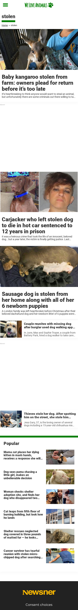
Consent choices (39, 605)
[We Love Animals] (39, 5)
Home (5, 25)
